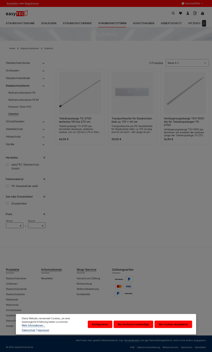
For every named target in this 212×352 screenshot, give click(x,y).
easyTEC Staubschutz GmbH (25, 166)
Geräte (9, 326)
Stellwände (12, 299)
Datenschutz (28, 330)
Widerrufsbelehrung (88, 289)
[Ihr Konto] (188, 13)
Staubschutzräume (16, 278)
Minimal (14, 223)
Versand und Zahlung (88, 278)
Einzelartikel (18, 203)
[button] (43, 62)
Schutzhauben (14, 310)
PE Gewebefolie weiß (24, 186)
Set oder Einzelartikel (19, 196)
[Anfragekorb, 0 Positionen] (195, 13)
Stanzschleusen (14, 320)
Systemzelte (12, 315)
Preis (9, 214)
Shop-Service (86, 269)
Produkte (12, 269)
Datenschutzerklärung (148, 347)
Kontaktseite (83, 294)
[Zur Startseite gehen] (18, 13)
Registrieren (32, 3)
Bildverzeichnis (170, 347)
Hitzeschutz (12, 304)
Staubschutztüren (15, 294)
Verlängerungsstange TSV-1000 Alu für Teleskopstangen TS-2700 (184, 122)
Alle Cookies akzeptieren (173, 324)
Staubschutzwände (16, 289)
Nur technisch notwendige (133, 324)
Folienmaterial (14, 179)
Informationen (51, 269)
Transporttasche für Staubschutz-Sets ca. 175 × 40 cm (132, 120)
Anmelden (12, 3)
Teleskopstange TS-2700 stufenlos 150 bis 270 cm (75, 120)
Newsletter (47, 278)
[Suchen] (173, 13)
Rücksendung (84, 283)
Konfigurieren (100, 324)
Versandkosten (132, 340)
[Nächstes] (204, 23)
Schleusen (11, 283)
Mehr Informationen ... (33, 325)
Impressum (186, 347)
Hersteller (12, 157)
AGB (132, 347)
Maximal (36, 223)
